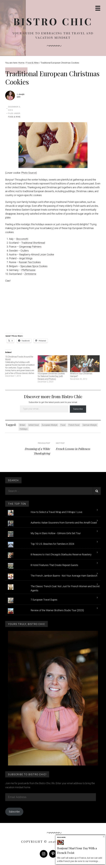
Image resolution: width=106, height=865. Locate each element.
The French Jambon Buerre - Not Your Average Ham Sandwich (64, 575)
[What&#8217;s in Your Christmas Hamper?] (85, 363)
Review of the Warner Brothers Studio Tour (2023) (57, 610)
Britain (22, 425)
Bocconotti (22, 238)
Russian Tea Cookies (30, 262)
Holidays (23, 429)
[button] (53, 145)
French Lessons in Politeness (73, 449)
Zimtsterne (30, 273)
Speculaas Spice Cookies (33, 266)
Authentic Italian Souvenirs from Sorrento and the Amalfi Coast (64, 522)
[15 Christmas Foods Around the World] (21, 366)
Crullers (25, 250)
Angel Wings (25, 258)
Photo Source (28, 172)
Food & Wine (14, 117)
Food (63, 425)
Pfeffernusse (28, 270)
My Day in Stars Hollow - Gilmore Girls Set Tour (56, 533)
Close (104, 836)
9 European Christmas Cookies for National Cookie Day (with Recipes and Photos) (51, 376)
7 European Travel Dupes (44, 599)
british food (34, 425)
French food (74, 425)
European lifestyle (49, 425)
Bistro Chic (53, 21)
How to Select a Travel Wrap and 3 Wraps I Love (56, 512)
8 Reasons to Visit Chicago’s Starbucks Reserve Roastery (61, 554)
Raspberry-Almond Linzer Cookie (36, 254)
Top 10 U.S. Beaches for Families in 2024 (52, 543)
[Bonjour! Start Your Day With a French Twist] (60, 844)
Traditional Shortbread (33, 242)
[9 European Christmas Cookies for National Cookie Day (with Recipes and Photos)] (52, 363)
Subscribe (78, 409)
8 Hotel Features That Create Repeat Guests (54, 565)
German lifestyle (90, 425)
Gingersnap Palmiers (30, 246)
